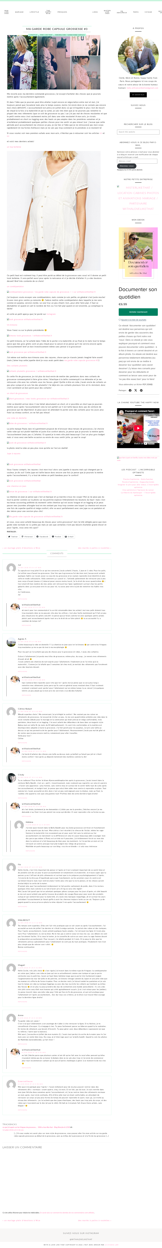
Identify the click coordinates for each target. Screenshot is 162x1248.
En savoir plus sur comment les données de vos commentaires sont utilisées (67, 1213)
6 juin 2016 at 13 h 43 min (30, 1018)
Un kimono (12, 325)
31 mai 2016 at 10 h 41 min (30, 777)
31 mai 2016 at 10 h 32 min (30, 711)
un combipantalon (15, 287)
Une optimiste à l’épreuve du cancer (138, 490)
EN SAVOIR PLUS (138, 94)
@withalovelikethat (81, 1239)
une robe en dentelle (17, 418)
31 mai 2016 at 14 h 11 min (34, 751)
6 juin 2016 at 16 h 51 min (34, 1052)
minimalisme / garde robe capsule (70, 35)
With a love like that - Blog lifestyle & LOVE (81, 12)
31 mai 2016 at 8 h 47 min (29, 567)
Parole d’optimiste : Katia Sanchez (138, 479)
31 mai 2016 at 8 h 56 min (29, 641)
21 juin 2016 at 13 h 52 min (30, 1084)
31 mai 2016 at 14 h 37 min (30, 867)
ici (101, 133)
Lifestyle (33, 35)
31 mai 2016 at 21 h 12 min (30, 923)
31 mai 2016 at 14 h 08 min (34, 806)
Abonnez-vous (127, 166)
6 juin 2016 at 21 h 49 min (38, 825)
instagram (51, 314)
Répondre (22, 599)
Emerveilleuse (25, 1081)
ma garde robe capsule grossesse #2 (81, 360)
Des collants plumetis (17, 366)
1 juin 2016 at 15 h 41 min (30, 968)
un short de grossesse (17, 393)
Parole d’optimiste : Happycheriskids (138, 482)
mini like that (46, 35)
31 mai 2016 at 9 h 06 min (33, 680)
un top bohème (14, 147)
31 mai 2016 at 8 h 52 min (33, 607)
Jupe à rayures (14, 454)
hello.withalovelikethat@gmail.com (142, 88)
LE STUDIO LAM (111, 1245)
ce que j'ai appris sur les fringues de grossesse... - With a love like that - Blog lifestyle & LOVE (36, 1127)
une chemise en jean (16, 486)
